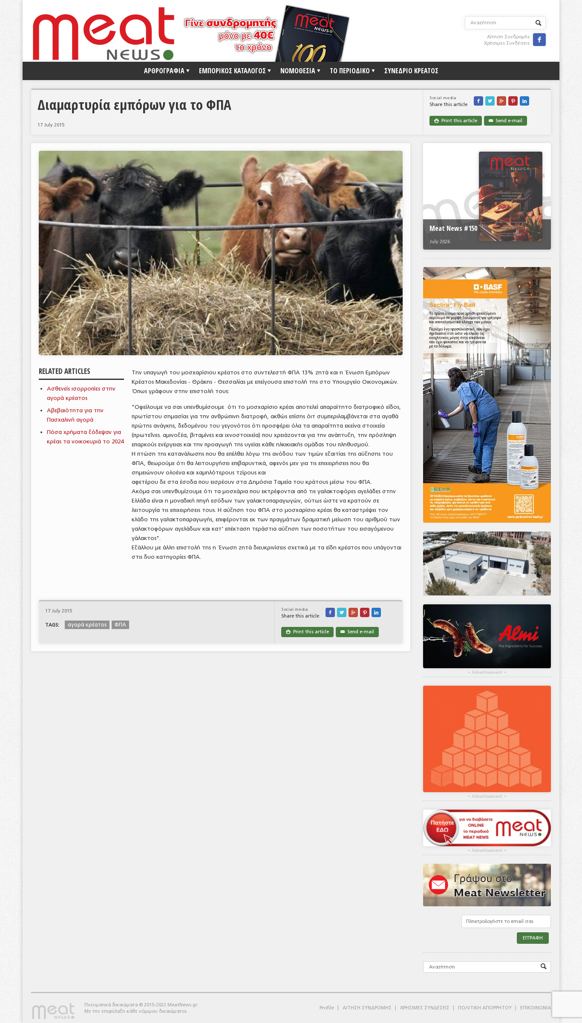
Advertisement (487, 672)
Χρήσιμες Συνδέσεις (507, 43)
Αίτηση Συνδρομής (508, 37)
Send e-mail (505, 121)
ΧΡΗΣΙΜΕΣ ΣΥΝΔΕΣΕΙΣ (424, 1008)
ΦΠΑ (120, 625)
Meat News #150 (453, 228)
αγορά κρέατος (87, 625)
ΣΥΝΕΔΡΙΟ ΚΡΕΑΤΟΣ (411, 70)
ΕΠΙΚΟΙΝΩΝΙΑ (535, 1008)
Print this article (455, 121)
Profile (327, 1008)
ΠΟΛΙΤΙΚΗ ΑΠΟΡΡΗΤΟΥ (485, 1008)
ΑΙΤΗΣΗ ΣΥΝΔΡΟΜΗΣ (367, 1008)
